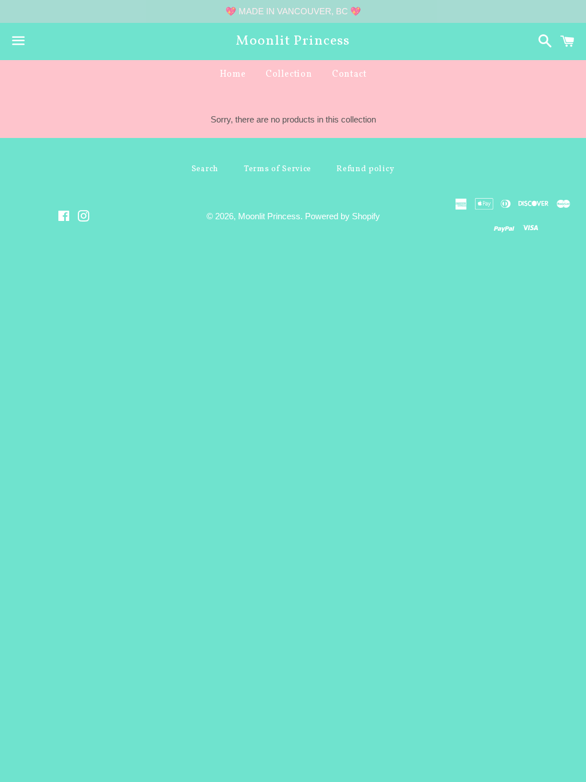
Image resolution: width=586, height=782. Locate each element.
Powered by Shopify (342, 216)
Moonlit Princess (293, 41)
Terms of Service (277, 169)
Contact (349, 74)
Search (205, 169)
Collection (289, 74)
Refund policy (365, 169)
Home (233, 74)
